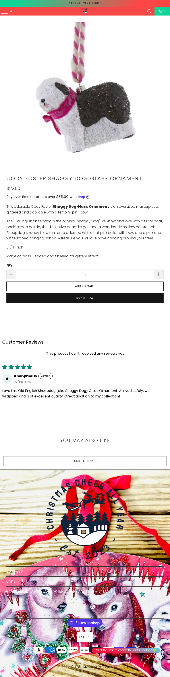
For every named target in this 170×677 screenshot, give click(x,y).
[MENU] (2, 11)
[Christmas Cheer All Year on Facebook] (84, 607)
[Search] (149, 11)
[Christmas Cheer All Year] (85, 11)
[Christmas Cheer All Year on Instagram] (92, 607)
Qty (9, 265)
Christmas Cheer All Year (90, 666)
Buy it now (85, 298)
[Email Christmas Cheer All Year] (76, 607)
